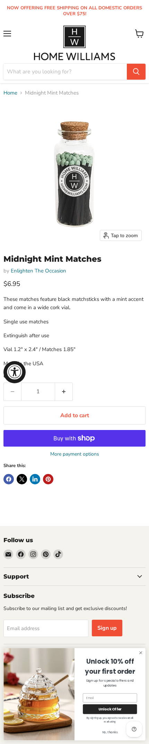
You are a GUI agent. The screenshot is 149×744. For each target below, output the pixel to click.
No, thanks (110, 732)
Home (10, 93)
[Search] (136, 72)
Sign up (107, 628)
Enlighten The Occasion (38, 270)
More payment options (74, 454)
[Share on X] (22, 479)
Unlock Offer (110, 709)
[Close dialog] (141, 652)
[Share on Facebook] (8, 479)
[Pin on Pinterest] (48, 479)
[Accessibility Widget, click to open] (14, 372)
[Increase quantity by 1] (64, 392)
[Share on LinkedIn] (35, 479)
